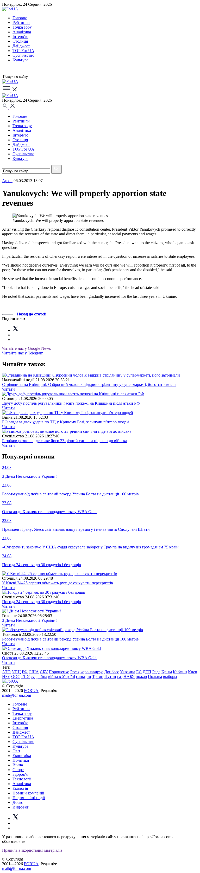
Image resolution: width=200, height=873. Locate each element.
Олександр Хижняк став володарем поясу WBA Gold (49, 658)
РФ (25, 672)
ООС (15, 676)
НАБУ (129, 676)
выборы (170, 676)
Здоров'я (20, 774)
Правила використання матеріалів (32, 850)
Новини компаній (28, 793)
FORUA (31, 690)
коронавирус (91, 672)
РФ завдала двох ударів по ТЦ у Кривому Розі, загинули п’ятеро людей (65, 422)
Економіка (21, 755)
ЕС (139, 672)
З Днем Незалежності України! (29, 620)
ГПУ (25, 676)
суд (33, 676)
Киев (192, 672)
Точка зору (22, 27)
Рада (156, 672)
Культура (20, 60)
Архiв (7, 180)
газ (119, 676)
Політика (20, 760)
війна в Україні (61, 676)
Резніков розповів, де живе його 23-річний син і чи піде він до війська (64, 440)
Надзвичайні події (28, 798)
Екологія (20, 788)
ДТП (147, 672)
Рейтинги (21, 22)
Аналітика (21, 32)
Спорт (18, 769)
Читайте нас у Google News (26, 348)
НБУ (6, 676)
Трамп (97, 676)
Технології (21, 779)
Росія (74, 672)
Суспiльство (23, 55)
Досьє (17, 802)
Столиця (20, 41)
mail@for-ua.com (16, 695)
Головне (19, 18)
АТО (6, 672)
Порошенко (59, 672)
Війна (17, 765)
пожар (141, 676)
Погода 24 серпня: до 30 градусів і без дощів (41, 601)
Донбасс (111, 672)
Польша (155, 676)
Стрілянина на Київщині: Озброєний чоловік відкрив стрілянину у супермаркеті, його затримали (89, 384)
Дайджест (21, 46)
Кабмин (180, 672)
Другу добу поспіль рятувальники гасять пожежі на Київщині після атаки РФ (71, 403)
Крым (166, 672)
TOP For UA (23, 50)
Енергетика (22, 718)
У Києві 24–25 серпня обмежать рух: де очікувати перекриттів (57, 583)
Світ (16, 751)
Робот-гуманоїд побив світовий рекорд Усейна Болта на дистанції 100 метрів (70, 639)
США (34, 672)
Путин (110, 676)
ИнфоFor (20, 807)
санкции (83, 676)
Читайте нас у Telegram (22, 353)
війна (42, 676)
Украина (127, 672)
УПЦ (16, 672)
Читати (8, 389)
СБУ (44, 672)
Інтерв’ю (20, 36)
